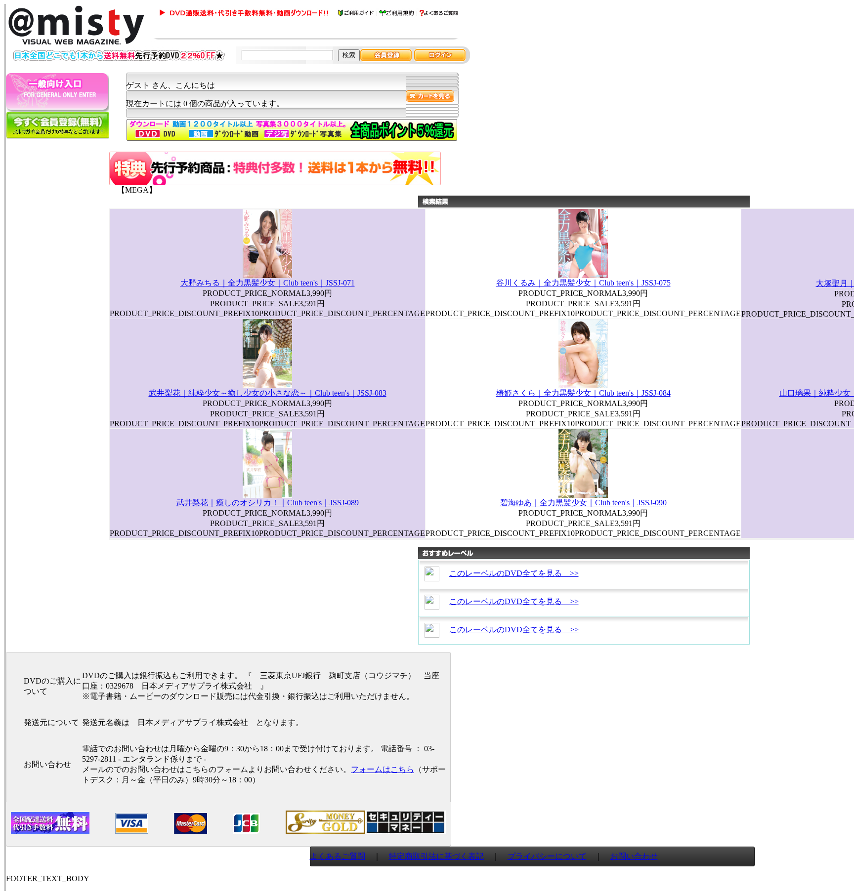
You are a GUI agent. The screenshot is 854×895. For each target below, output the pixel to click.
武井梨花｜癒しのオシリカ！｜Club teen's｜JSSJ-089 (267, 502)
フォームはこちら (382, 769)
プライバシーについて (547, 856)
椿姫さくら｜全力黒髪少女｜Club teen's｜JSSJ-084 (583, 393)
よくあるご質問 (337, 856)
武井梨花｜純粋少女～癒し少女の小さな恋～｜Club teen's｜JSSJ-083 (267, 393)
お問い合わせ (634, 856)
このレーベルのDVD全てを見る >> (514, 573)
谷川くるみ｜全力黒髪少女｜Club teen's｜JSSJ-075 (583, 283)
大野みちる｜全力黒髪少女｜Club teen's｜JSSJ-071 (267, 283)
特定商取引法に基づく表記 (436, 856)
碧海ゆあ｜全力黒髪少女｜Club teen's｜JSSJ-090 (583, 502)
